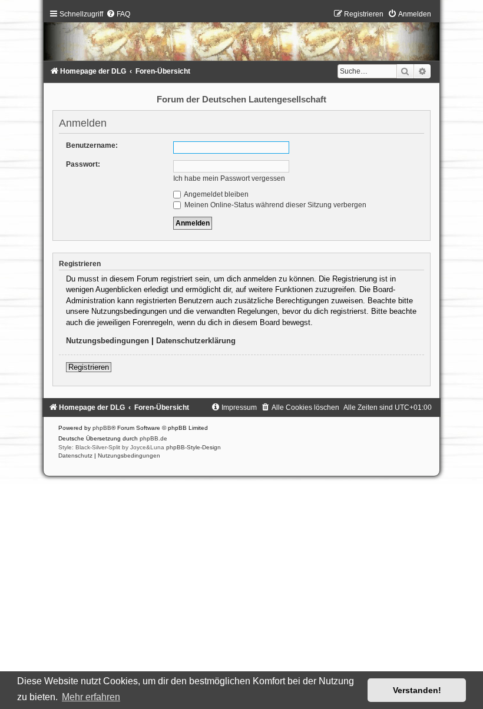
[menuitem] (118, 14)
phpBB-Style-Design (193, 447)
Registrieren (88, 367)
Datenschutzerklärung (196, 340)
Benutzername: (92, 145)
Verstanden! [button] (417, 690)
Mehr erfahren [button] (91, 697)
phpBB (101, 428)
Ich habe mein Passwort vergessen (229, 178)
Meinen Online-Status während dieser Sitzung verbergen (274, 205)
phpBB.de (153, 438)
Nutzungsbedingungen (107, 340)
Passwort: (83, 164)
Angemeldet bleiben (216, 194)
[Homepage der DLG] (241, 38)
